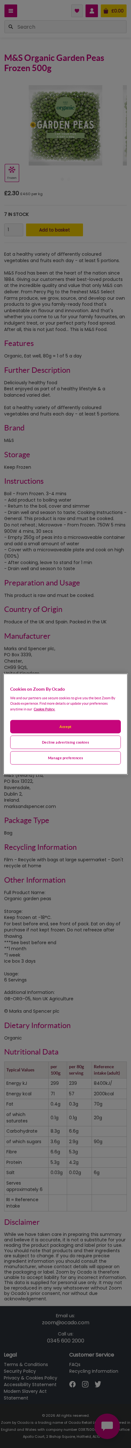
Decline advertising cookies (65, 742)
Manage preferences (65, 758)
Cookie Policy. (44, 709)
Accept (65, 726)
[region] (65, 724)
